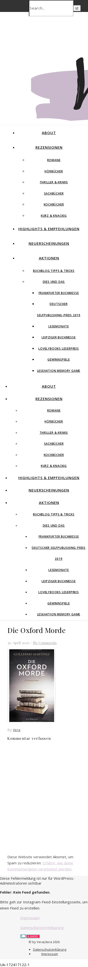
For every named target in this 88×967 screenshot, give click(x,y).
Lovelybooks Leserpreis (58, 348)
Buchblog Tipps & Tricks (53, 271)
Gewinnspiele (58, 359)
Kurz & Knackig (54, 216)
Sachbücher (54, 193)
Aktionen (49, 258)
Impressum (30, 917)
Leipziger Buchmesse (59, 337)
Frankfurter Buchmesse (59, 293)
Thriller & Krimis (54, 182)
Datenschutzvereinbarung (42, 927)
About (49, 132)
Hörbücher (53, 171)
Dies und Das (54, 282)
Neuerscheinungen (49, 243)
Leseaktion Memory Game (58, 371)
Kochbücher (54, 204)
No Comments (45, 642)
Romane (54, 160)
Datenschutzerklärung (49, 949)
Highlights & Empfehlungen (48, 228)
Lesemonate (58, 326)
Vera (17, 730)
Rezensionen (49, 147)
